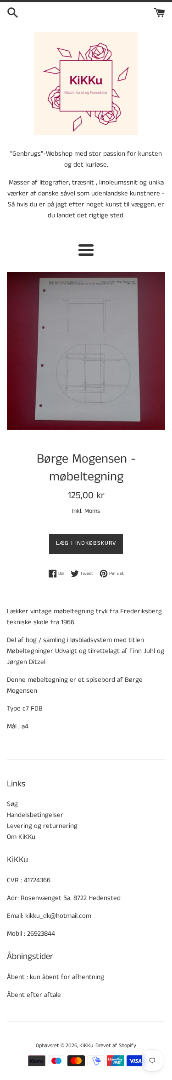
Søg (12, 804)
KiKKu (86, 1045)
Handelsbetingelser (35, 815)
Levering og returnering (42, 826)
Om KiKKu (21, 837)
